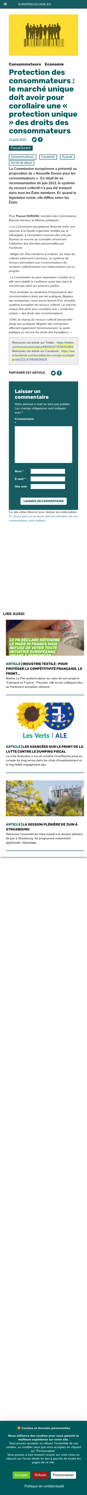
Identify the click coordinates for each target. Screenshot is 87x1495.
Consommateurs (25, 64)
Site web (21, 486)
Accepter (21, 1475)
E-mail (20, 479)
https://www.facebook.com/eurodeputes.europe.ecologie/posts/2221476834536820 (43, 355)
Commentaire (22, 421)
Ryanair (67, 157)
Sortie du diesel (21, 163)
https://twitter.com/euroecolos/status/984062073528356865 (43, 344)
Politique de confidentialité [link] (44, 1486)
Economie (54, 64)
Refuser (40, 1475)
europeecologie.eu (34, 4)
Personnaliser (63, 1475)
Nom (19, 471)
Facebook (48, 157)
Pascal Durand (20, 148)
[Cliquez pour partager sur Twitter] (34, 139)
